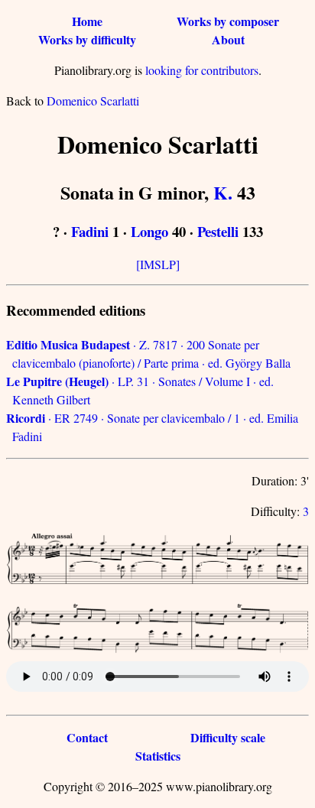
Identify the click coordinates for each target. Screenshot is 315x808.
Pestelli (218, 231)
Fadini (90, 231)
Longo (149, 231)
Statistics (157, 755)
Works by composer (228, 21)
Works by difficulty (87, 39)
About (228, 39)
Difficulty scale (227, 737)
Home (87, 21)
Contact (87, 737)
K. (222, 192)
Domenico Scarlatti (93, 100)
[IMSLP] (158, 264)
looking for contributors (201, 70)
